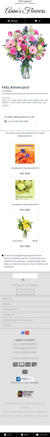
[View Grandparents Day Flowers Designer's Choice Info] (25, 190)
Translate (32, 3)
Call (9, 434)
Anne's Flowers (25, 11)
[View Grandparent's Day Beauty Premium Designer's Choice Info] (25, 153)
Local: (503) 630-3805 (25, 352)
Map (26, 434)
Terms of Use (42, 416)
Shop (14, 21)
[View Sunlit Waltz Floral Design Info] (25, 226)
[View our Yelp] (27, 334)
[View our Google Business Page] (23, 334)
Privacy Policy (8, 416)
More (5, 105)
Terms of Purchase (25, 416)
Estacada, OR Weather (12, 412)
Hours (42, 434)
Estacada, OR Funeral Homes (18, 403)
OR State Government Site (36, 412)
